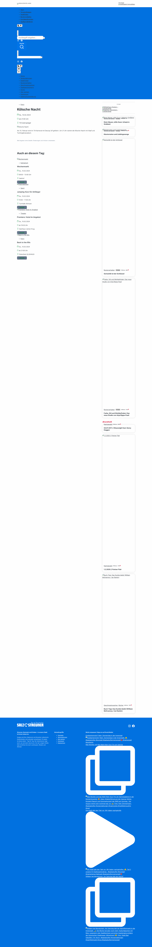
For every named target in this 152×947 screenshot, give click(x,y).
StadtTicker (24, 14)
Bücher (121, 705)
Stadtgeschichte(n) (27, 22)
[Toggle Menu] (19, 68)
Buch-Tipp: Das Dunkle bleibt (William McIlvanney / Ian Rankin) (118, 710)
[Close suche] (17, 33)
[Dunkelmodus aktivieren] (19, 25)
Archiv (23, 90)
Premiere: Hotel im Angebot (29, 217)
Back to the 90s (23, 242)
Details (22, 182)
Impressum (24, 94)
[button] (21, 46)
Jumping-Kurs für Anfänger (28, 192)
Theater (23, 213)
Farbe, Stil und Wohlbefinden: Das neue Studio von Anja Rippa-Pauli (117, 414)
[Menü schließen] (19, 71)
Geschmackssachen (27, 19)
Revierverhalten (26, 17)
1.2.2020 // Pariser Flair (112, 569)
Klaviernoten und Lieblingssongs (116, 134)
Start (22, 10)
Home (23, 76)
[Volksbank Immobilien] (126, 4)
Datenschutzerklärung (28, 96)
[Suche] (44, 38)
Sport (22, 188)
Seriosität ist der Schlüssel (114, 274)
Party (22, 104)
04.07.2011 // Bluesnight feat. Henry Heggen (117, 429)
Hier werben (25, 92)
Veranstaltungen (26, 12)
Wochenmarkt (23, 166)
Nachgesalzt (108, 424)
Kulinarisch (24, 163)
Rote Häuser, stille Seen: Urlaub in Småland (116, 123)
